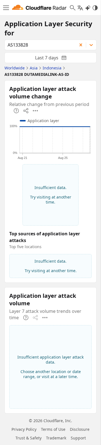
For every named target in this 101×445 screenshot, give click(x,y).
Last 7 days (55, 59)
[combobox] (39, 44)
